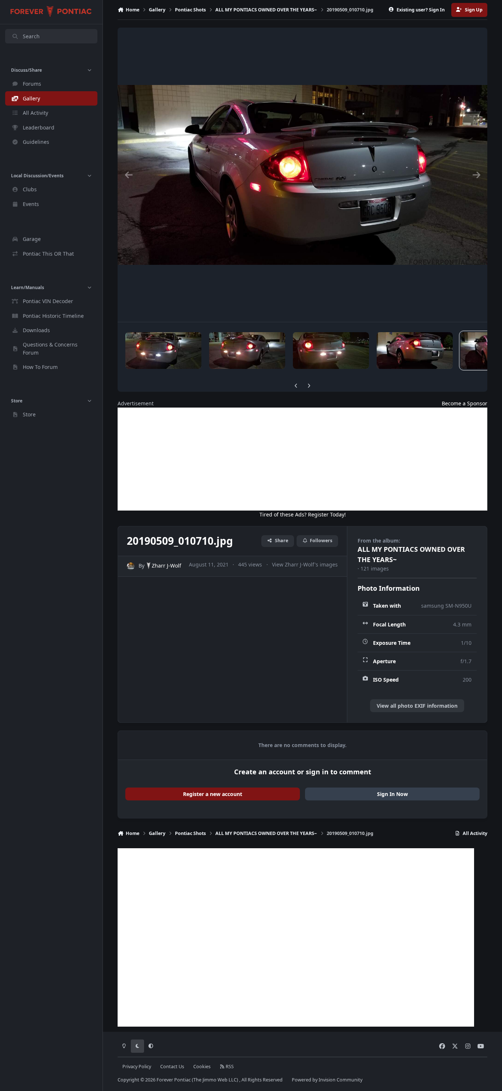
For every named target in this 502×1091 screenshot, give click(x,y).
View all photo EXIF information (417, 705)
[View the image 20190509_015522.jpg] (163, 350)
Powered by (327, 1080)
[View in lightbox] (302, 175)
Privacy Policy (136, 1066)
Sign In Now (392, 793)
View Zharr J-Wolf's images (305, 564)
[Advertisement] (302, 459)
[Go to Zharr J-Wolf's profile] (131, 566)
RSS (229, 1066)
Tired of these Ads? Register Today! (302, 514)
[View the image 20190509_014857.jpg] (247, 350)
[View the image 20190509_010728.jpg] (415, 350)
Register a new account (212, 793)
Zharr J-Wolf (166, 565)
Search (31, 36)
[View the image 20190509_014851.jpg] (331, 350)
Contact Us (172, 1066)
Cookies (202, 1066)
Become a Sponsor (464, 403)
